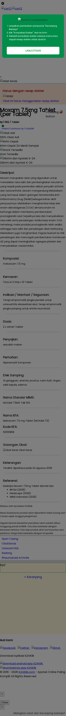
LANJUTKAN (33, 51)
